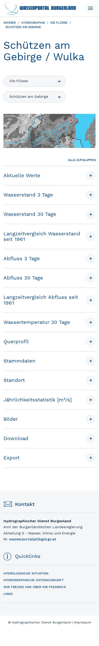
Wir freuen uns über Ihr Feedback (34, 587)
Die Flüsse (18, 81)
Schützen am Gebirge (28, 96)
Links (8, 594)
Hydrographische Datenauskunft (33, 580)
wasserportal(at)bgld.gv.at (32, 539)
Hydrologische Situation (25, 573)
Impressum (82, 622)
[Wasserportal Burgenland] (39, 8)
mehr (7, 514)
